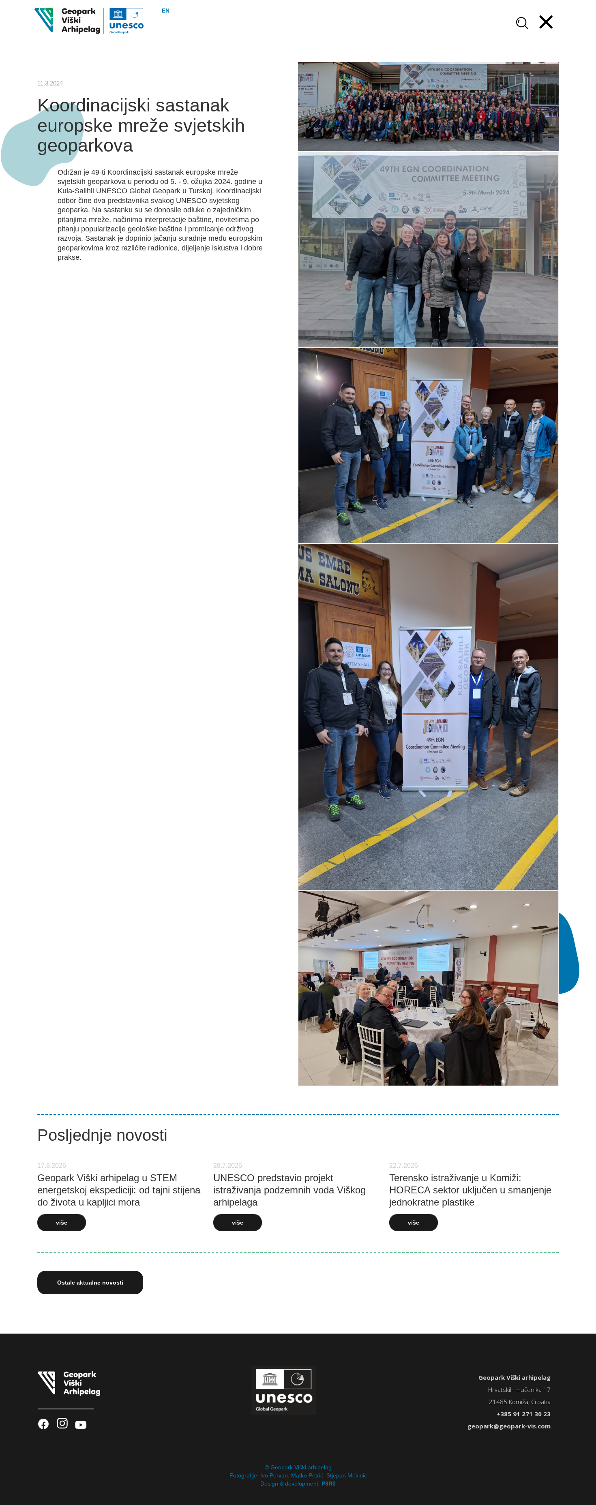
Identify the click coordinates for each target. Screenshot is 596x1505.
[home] (89, 21)
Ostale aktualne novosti (90, 1282)
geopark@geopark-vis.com (509, 1426)
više (61, 1222)
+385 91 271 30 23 (524, 1414)
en (165, 10)
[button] (546, 23)
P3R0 (329, 1483)
